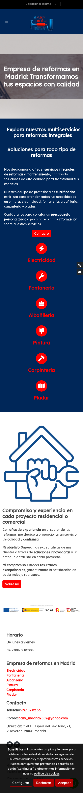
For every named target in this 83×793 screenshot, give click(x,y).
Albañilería (14, 680)
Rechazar (43, 783)
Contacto (41, 233)
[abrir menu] (6, 22)
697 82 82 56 (30, 710)
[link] (41, 21)
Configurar (20, 783)
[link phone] (80, 265)
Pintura (12, 685)
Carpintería (15, 690)
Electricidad (16, 670)
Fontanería (15, 675)
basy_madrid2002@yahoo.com (43, 718)
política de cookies (46, 773)
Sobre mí (12, 584)
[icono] (41, 248)
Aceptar (64, 783)
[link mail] (80, 272)
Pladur (11, 695)
